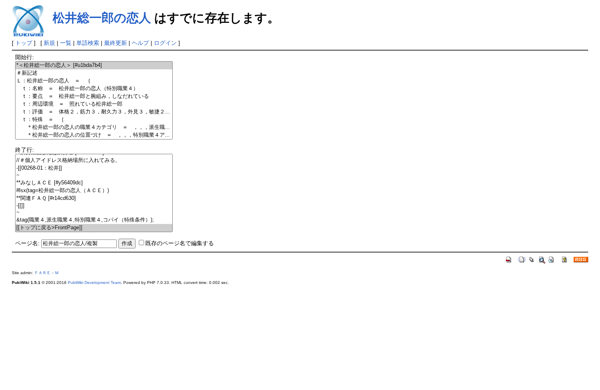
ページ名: (27, 243)
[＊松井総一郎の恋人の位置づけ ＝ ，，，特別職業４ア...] (94, 135)
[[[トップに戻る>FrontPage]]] (94, 228)
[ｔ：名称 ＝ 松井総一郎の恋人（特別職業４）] (94, 89)
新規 (49, 43)
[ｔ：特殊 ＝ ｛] (94, 120)
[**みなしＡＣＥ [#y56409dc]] (94, 183)
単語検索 (87, 43)
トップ (23, 43)
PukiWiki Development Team (94, 282)
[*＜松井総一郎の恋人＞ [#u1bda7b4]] (94, 65)
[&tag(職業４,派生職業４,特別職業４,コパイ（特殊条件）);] (94, 220)
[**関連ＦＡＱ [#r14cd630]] (94, 198)
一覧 (65, 43)
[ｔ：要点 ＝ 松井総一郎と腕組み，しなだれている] (94, 96)
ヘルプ (140, 43)
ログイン (165, 43)
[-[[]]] (94, 205)
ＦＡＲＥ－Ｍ (46, 272)
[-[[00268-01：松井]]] (94, 168)
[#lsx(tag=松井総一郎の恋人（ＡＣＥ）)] (94, 191)
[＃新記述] (94, 73)
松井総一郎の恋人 (102, 17)
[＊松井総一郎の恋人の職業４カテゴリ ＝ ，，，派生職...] (94, 127)
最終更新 (115, 43)
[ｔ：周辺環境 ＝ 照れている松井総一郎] (94, 104)
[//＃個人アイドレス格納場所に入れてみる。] (94, 160)
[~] (94, 175)
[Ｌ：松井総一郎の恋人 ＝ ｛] (94, 81)
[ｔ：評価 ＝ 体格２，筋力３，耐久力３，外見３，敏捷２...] (94, 112)
